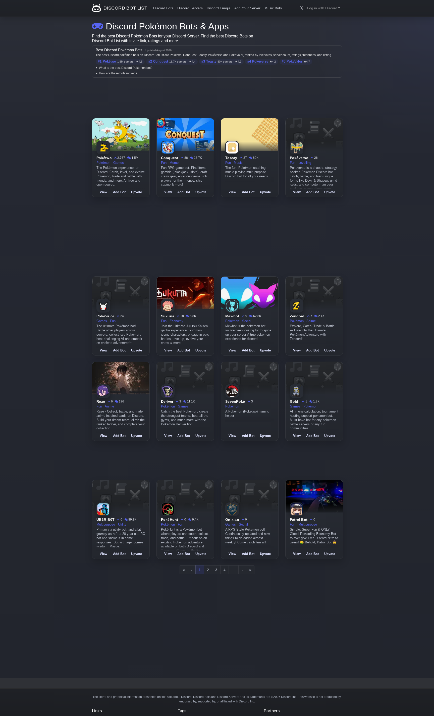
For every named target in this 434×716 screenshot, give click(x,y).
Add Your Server (247, 8)
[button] (323, 8)
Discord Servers (190, 8)
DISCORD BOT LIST (124, 8)
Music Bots (273, 8)
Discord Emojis (218, 8)
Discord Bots (163, 8)
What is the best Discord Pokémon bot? (125, 68)
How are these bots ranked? (118, 73)
